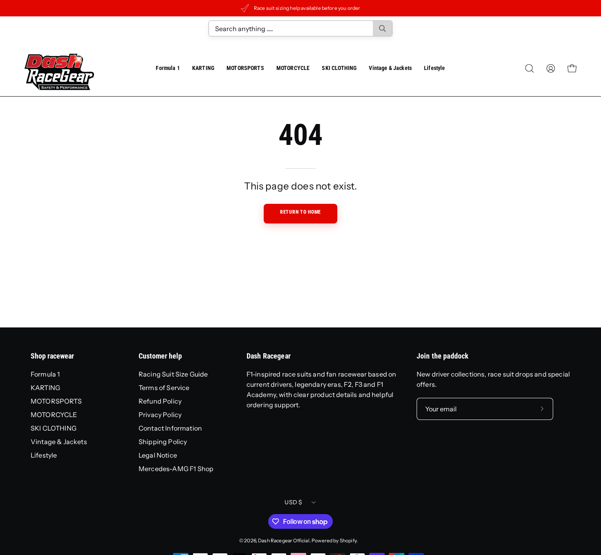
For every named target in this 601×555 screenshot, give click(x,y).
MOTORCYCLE (54, 415)
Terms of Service (164, 388)
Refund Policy (160, 401)
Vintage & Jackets (59, 442)
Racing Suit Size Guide (173, 374)
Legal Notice (158, 455)
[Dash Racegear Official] (59, 68)
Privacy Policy (160, 415)
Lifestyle (44, 455)
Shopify (348, 540)
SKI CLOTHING (53, 428)
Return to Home (300, 212)
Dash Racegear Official (283, 540)
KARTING (45, 388)
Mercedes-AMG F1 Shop (176, 469)
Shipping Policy (163, 442)
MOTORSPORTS (56, 401)
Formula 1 (45, 374)
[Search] (382, 28)
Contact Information (170, 428)
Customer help (160, 356)
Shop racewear (52, 356)
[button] (390, 68)
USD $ (293, 502)
